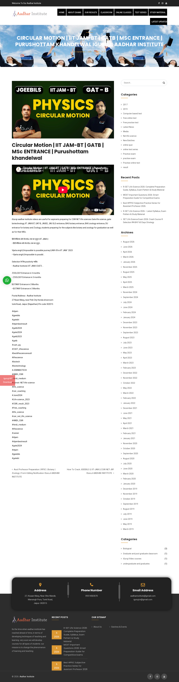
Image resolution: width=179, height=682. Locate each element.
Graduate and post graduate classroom (140, 553)
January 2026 (129, 262)
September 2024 (130, 297)
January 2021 (129, 438)
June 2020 (127, 469)
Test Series (141, 12)
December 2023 (130, 322)
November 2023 (130, 327)
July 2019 (127, 514)
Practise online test (131, 163)
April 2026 (127, 252)
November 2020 (130, 443)
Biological (127, 548)
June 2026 (127, 247)
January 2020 (129, 484)
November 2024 (130, 292)
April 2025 (127, 282)
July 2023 (127, 342)
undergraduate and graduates (136, 564)
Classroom (106, 12)
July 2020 (127, 463)
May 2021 (127, 418)
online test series (130, 149)
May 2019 (127, 524)
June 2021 (127, 413)
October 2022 (129, 383)
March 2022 (128, 393)
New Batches (129, 140)
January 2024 (129, 317)
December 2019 (130, 489)
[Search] (164, 83)
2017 (125, 104)
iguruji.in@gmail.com (143, 599)
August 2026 (128, 242)
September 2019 (130, 504)
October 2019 (129, 499)
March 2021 (128, 428)
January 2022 (129, 403)
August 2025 (128, 272)
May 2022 (127, 388)
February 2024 (129, 312)
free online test (129, 118)
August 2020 (128, 458)
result (125, 167)
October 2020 (129, 448)
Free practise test (130, 122)
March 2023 (128, 363)
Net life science (129, 136)
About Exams (74, 12)
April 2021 (127, 423)
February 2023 (129, 368)
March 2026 (128, 257)
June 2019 (127, 519)
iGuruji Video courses (132, 559)
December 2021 (130, 408)
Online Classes (123, 12)
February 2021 (129, 433)
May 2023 (127, 353)
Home (61, 12)
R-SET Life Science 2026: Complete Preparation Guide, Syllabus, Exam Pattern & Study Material (75, 635)
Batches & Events (119, 627)
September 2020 (130, 453)
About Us (98, 627)
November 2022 (130, 378)
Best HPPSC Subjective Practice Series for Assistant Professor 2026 (75, 666)
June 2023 (127, 348)
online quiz (128, 145)
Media (126, 131)
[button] (7, 280)
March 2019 (128, 529)
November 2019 (130, 494)
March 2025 (128, 287)
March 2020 (128, 474)
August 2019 (128, 509)
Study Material (158, 12)
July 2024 (127, 302)
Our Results (91, 12)
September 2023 (130, 332)
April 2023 (127, 358)
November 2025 (130, 267)
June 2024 (127, 307)
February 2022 (129, 398)
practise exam (129, 158)
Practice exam (129, 154)
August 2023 (128, 337)
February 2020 (129, 479)
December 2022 (130, 373)
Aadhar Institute (27, 676)
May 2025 (127, 277)
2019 (125, 109)
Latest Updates (159, 22)
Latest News (89, 29)
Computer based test (132, 113)
